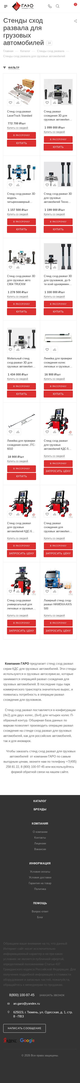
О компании (40, 831)
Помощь (40, 903)
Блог (40, 917)
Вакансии (40, 849)
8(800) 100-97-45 (21, 995)
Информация (40, 863)
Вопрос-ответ (40, 911)
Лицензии (40, 843)
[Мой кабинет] (65, 6)
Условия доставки (40, 877)
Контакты (40, 837)
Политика (40, 889)
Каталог (40, 801)
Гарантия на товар (40, 883)
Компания (40, 823)
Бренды (40, 809)
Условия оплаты (40, 871)
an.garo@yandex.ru (26, 1003)
